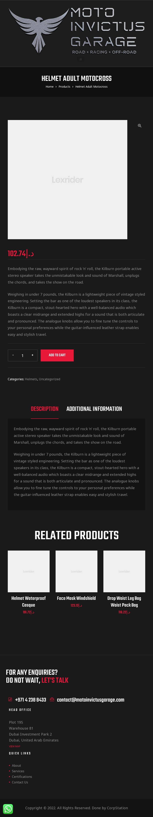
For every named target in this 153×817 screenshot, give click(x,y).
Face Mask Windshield (76, 598)
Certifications (22, 776)
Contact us (20, 782)
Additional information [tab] (94, 409)
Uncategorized (49, 379)
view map (14, 746)
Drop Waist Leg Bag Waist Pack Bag (124, 602)
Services (18, 771)
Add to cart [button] (28, 576)
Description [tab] (45, 409)
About (16, 765)
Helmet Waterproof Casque (28, 602)
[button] (80, 59)
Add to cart (57, 355)
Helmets (31, 379)
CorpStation (117, 807)
